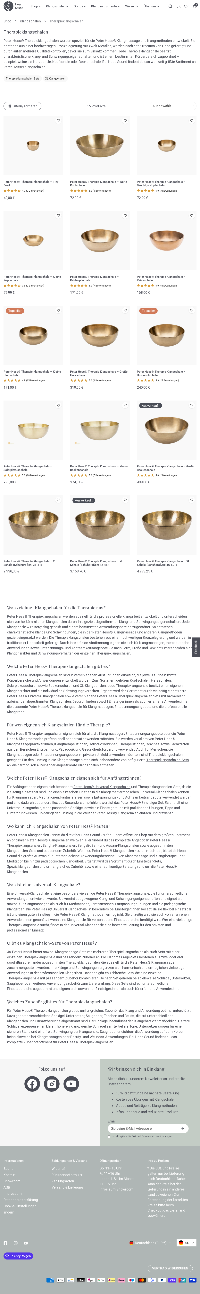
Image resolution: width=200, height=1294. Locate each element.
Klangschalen (30, 21)
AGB (134, 1136)
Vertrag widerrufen (170, 1268)
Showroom (12, 1181)
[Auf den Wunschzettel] (58, 121)
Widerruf (58, 1169)
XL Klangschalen (55, 78)
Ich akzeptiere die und (142, 1136)
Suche (8, 1169)
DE (186, 1242)
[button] (194, 6)
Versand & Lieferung (67, 1187)
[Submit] (182, 1128)
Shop (8, 21)
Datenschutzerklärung (21, 1200)
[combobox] (186, 1242)
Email (112, 1121)
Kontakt (9, 1175)
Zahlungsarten (63, 1181)
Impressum (13, 1193)
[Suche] (170, 6)
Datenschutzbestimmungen (157, 1136)
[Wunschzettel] (186, 6)
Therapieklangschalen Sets (22, 78)
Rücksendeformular (67, 1175)
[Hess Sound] (13, 6)
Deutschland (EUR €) (151, 1243)
